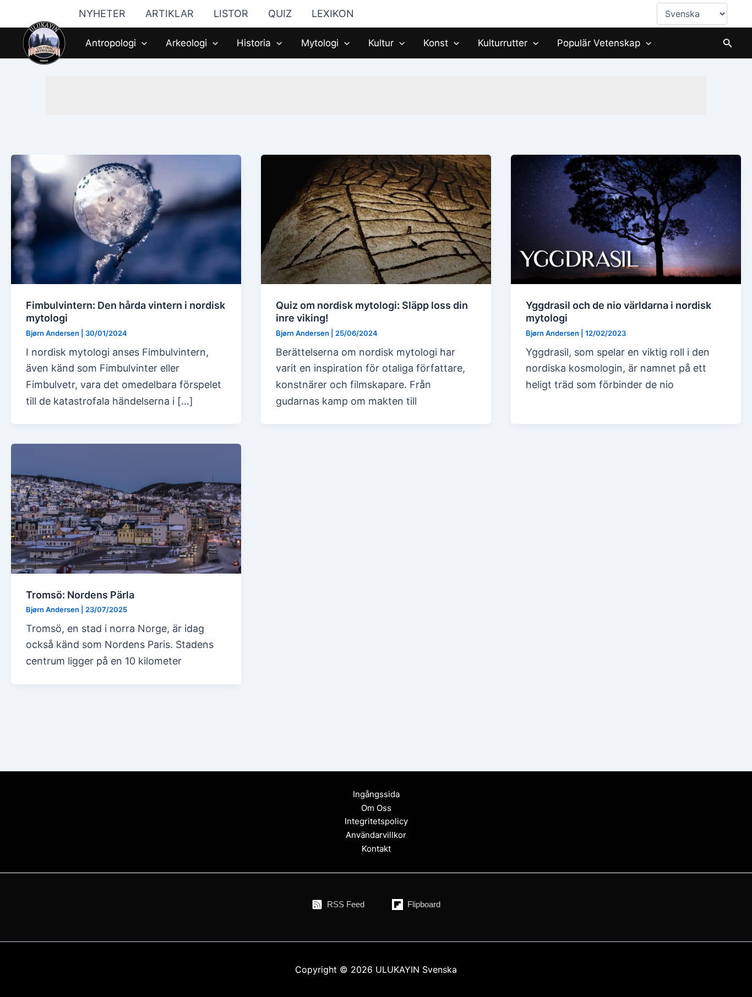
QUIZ (280, 13)
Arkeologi (186, 42)
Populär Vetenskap (598, 42)
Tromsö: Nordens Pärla (80, 595)
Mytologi (320, 42)
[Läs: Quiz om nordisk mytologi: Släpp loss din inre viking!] (376, 218)
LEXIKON (333, 13)
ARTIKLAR (169, 13)
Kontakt (376, 848)
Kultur (381, 42)
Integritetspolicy (376, 821)
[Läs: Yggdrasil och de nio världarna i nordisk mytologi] (626, 218)
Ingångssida (376, 794)
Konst (435, 42)
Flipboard (423, 904)
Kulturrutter (502, 42)
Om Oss (376, 808)
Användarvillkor (376, 835)
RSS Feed (345, 904)
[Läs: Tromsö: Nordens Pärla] (126, 508)
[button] (141, 43)
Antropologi (110, 42)
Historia (254, 42)
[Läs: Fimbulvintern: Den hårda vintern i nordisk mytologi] (126, 218)
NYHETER (102, 13)
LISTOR (231, 13)
